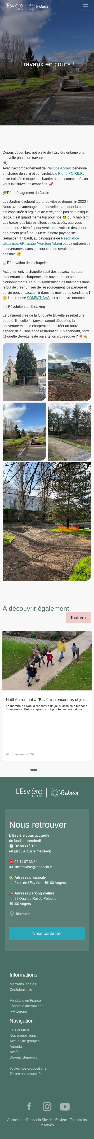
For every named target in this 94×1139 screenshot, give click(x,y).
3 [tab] (48, 770)
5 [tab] (61, 770)
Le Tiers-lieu (19, 1030)
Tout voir (78, 617)
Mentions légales (23, 984)
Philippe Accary (59, 168)
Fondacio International (27, 1006)
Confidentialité (21, 989)
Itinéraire (23, 914)
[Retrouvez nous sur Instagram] (47, 1106)
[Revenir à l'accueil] (26, 6)
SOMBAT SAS (38, 298)
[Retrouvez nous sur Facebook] (29, 1106)
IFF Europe (18, 1011)
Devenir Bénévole (24, 1057)
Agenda (16, 1046)
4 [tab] (55, 770)
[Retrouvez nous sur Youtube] (65, 1106)
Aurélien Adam (49, 243)
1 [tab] (32, 771)
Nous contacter (47, 933)
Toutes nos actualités (26, 1074)
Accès (14, 1052)
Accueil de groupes (25, 1041)
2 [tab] (42, 770)
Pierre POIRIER (70, 173)
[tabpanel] (47, 696)
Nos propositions (23, 1035)
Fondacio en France (25, 1000)
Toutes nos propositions (28, 1068)
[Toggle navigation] (85, 6)
